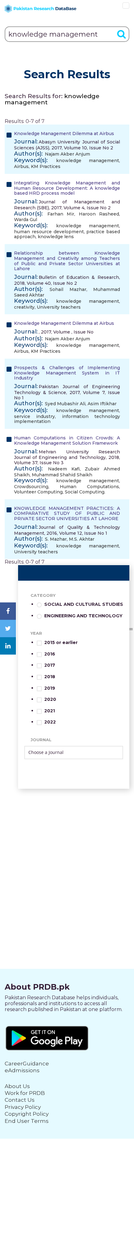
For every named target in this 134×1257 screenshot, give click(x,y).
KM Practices (45, 166)
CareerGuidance (27, 1063)
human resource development (49, 231)
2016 (49, 654)
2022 (50, 722)
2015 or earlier (61, 642)
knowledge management (87, 160)
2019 (49, 688)
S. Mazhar (56, 539)
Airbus (21, 166)
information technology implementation (67, 419)
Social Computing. (85, 492)
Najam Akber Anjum (67, 154)
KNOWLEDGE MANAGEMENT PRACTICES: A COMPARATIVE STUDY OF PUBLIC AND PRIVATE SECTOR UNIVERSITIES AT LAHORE (67, 514)
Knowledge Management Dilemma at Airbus (64, 133)
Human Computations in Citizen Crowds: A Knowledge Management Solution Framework (67, 440)
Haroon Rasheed (99, 214)
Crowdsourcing (31, 486)
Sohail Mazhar (68, 289)
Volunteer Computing (38, 492)
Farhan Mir (60, 214)
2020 (50, 699)
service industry (34, 416)
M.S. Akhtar (81, 539)
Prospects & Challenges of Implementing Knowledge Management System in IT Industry (67, 373)
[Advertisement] (67, 855)
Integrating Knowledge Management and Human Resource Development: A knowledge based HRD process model (67, 188)
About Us (17, 1086)
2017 (49, 665)
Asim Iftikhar (102, 403)
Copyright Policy (27, 1114)
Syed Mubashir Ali (65, 403)
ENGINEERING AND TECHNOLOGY (83, 616)
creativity (24, 307)
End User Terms (27, 1121)
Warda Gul (25, 219)
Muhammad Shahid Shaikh (62, 475)
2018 (49, 676)
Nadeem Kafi (64, 469)
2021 (49, 711)
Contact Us (20, 1100)
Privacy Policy (23, 1107)
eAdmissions (22, 1070)
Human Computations (89, 486)
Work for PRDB (25, 1093)
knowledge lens (56, 236)
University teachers (59, 307)
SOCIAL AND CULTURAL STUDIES (83, 604)
